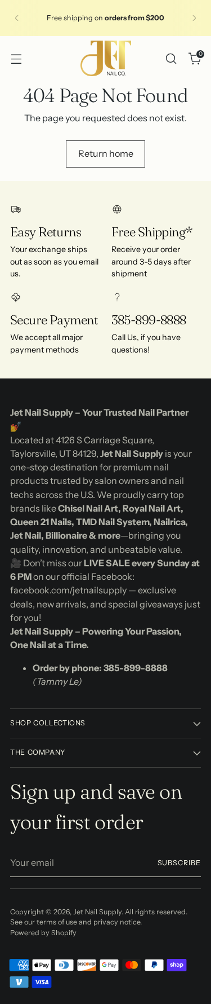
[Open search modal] (170, 58)
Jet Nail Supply (97, 912)
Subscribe (179, 862)
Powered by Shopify (43, 932)
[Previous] (17, 18)
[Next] (194, 18)
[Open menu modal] (16, 58)
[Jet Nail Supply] (105, 58)
